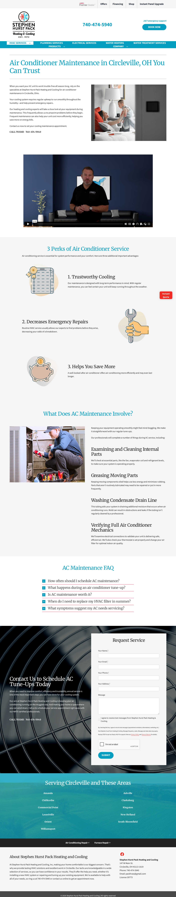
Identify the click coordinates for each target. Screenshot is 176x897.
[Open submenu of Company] (128, 46)
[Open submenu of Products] (65, 46)
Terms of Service (146, 734)
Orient (48, 821)
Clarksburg (128, 800)
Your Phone (103, 673)
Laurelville (48, 814)
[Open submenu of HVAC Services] (31, 43)
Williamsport (48, 828)
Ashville (127, 793)
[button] (88, 581)
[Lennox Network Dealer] (88, 4)
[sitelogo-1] (23, 12)
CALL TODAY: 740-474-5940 (25, 131)
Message (101, 695)
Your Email (103, 661)
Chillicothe (48, 800)
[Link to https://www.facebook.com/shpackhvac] (122, 854)
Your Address (104, 684)
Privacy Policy (135, 734)
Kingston (128, 807)
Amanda (48, 793)
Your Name (103, 650)
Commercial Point (48, 807)
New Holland (128, 814)
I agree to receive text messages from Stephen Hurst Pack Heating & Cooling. (128, 719)
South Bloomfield (128, 821)
